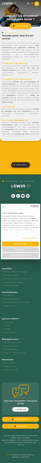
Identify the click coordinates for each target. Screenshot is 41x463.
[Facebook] (28, 196)
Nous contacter (24, 438)
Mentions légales (9, 440)
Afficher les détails (29, 238)
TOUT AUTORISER (20, 244)
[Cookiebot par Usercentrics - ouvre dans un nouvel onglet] (30, 206)
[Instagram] (18, 196)
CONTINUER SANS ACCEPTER (20, 255)
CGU (18, 440)
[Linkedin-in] (13, 196)
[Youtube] (23, 196)
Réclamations (21, 435)
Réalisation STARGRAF (20, 457)
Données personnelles (14, 442)
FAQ (13, 435)
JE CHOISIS (19, 249)
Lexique (6, 435)
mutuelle (22, 32)
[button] (28, 3)
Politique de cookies (30, 440)
